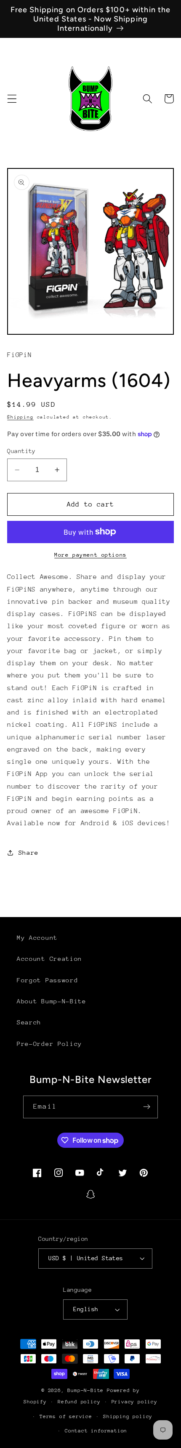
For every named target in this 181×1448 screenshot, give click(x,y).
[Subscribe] (146, 1107)
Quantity (21, 451)
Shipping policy (127, 1416)
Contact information (96, 1431)
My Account (37, 937)
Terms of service (66, 1416)
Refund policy (79, 1402)
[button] (12, 98)
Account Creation (49, 958)
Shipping (20, 417)
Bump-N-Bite (85, 1390)
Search (29, 1022)
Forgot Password (47, 980)
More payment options (90, 555)
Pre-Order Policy (49, 1043)
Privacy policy (134, 1402)
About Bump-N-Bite (51, 1001)
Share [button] (29, 852)
